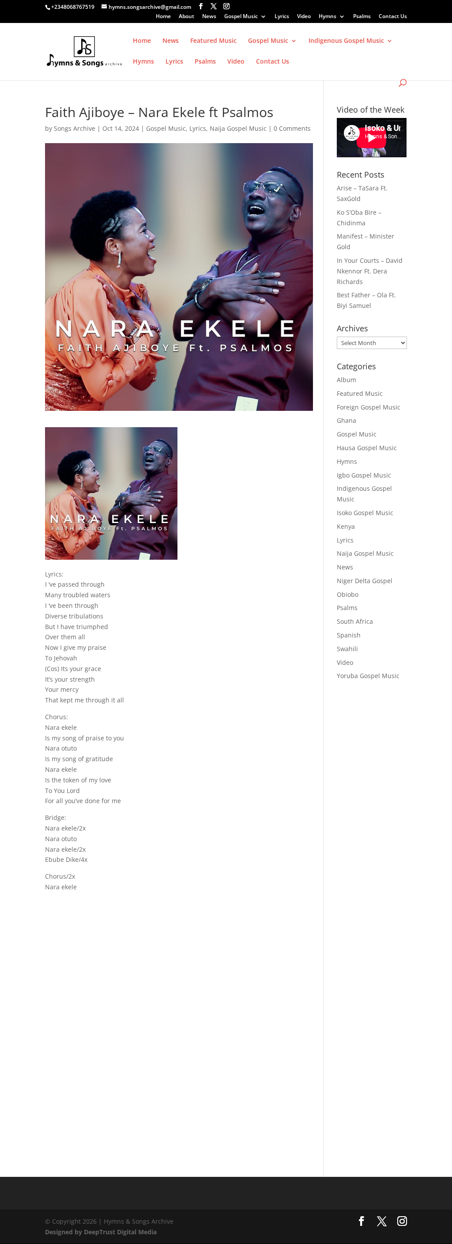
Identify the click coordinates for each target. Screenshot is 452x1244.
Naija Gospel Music (238, 128)
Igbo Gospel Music (364, 475)
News (209, 17)
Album (346, 379)
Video (304, 17)
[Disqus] (179, 1013)
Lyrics (282, 17)
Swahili (347, 649)
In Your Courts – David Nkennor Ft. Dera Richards (370, 271)
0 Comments (292, 128)
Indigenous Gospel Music (346, 41)
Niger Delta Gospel (364, 580)
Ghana (346, 420)
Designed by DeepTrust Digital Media (101, 1232)
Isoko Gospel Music (365, 512)
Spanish (349, 635)
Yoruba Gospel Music (368, 675)
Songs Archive (74, 128)
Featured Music (213, 41)
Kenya (346, 526)
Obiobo (347, 594)
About (186, 17)
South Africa (355, 621)
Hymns (327, 17)
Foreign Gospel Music (368, 407)
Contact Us (393, 17)
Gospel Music (241, 17)
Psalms (362, 17)
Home (163, 17)
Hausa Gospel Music (367, 448)
